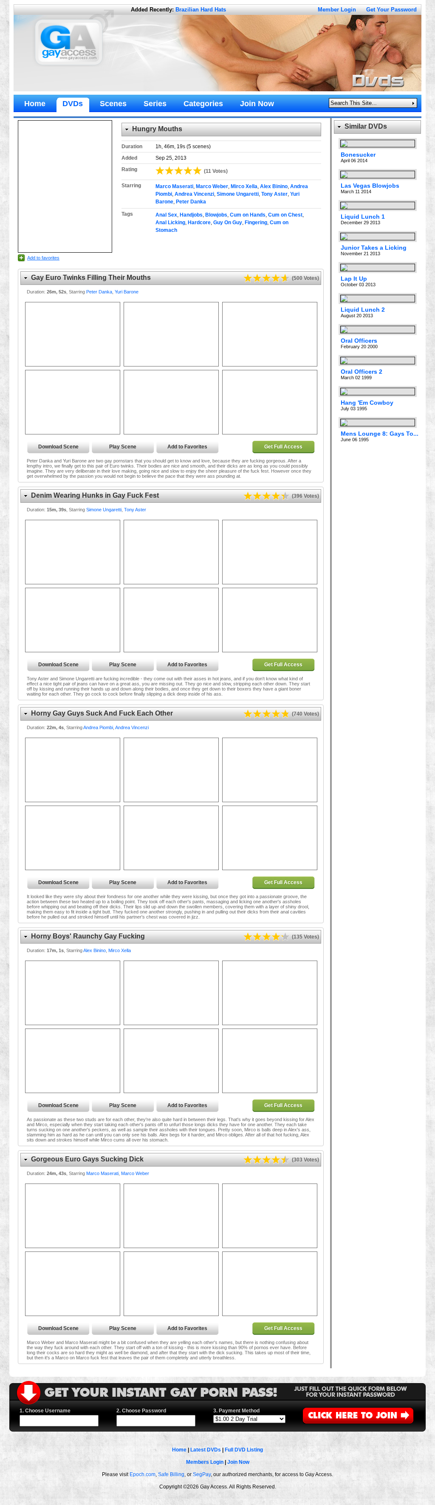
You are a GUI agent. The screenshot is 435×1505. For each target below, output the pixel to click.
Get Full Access (283, 447)
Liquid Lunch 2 (363, 309)
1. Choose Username (45, 1411)
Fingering (256, 222)
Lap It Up (354, 278)
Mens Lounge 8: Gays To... (379, 433)
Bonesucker (358, 154)
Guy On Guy (227, 222)
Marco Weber (212, 186)
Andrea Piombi (98, 727)
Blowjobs (216, 215)
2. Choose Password (141, 1411)
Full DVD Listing (244, 1450)
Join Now (238, 1462)
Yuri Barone (126, 291)
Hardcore (199, 222)
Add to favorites (43, 257)
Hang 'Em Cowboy (367, 402)
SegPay (202, 1474)
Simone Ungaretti (238, 194)
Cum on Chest (285, 215)
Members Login (204, 1462)
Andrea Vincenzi (194, 194)
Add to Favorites (187, 447)
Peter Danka (191, 202)
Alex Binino (274, 186)
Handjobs (191, 215)
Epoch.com (142, 1474)
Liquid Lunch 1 (363, 216)
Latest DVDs (205, 1450)
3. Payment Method (236, 1411)
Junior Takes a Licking (374, 247)
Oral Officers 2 (361, 371)
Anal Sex (166, 215)
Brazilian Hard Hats (200, 9)
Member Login (337, 9)
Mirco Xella (244, 186)
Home (179, 1450)
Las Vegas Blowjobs (370, 185)
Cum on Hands (248, 215)
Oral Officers (359, 340)
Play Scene (122, 447)
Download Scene (58, 447)
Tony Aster (274, 194)
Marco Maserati (174, 186)
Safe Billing (171, 1474)
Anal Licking (170, 222)
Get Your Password (391, 9)
